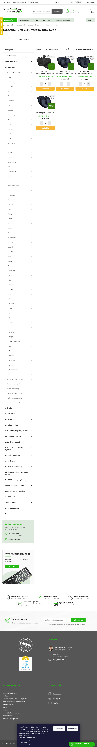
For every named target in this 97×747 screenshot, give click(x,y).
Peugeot (11, 214)
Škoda (10, 252)
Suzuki (10, 247)
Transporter (13, 370)
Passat (11, 318)
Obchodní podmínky (20, 2)
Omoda (10, 204)
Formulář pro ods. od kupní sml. (13, 702)
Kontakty (7, 2)
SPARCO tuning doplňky (14, 485)
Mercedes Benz (13, 186)
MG (9, 190)
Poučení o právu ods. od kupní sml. (15, 699)
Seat (10, 228)
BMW (9, 82)
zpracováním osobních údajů (75, 624)
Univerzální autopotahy (15, 379)
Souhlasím (71, 728)
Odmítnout (58, 728)
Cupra (10, 91)
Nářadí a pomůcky (12, 455)
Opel (9, 209)
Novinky (8, 514)
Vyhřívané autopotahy (14, 393)
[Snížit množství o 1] (41, 84)
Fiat (9, 119)
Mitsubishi (11, 195)
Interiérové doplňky (13, 436)
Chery (10, 138)
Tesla (10, 261)
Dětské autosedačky (13, 467)
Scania (10, 223)
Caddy (11, 285)
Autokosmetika (11, 425)
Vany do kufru (11, 61)
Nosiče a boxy (11, 419)
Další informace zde (26, 738)
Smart (10, 233)
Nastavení (23, 742)
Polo (10, 322)
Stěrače (8, 408)
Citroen (10, 86)
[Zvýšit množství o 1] (49, 84)
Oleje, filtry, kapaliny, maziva (16, 431)
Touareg (12, 351)
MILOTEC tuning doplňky (15, 480)
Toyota (10, 266)
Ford (9, 124)
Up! (10, 327)
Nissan (10, 200)
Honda (10, 129)
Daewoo (11, 101)
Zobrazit (12, 566)
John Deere (12, 162)
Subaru (10, 242)
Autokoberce (10, 56)
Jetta (11, 308)
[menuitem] (9, 20)
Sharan (11, 332)
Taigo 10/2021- (15, 341)
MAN (9, 176)
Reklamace (34, 2)
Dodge (10, 110)
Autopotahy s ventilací (15, 403)
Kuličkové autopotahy (14, 398)
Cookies (5, 710)
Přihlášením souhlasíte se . (67, 624)
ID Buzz (11, 304)
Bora (10, 280)
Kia (9, 167)
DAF (9, 105)
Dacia (10, 96)
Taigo (11, 337)
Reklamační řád (8, 704)
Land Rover (12, 171)
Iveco (10, 148)
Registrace (91, 2)
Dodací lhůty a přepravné (11, 713)
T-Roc (11, 365)
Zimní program (11, 502)
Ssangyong (12, 237)
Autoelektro (10, 461)
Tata (9, 256)
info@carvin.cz (14, 539)
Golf (10, 299)
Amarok (11, 275)
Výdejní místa (7, 716)
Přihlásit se (78, 620)
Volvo (10, 374)
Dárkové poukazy (12, 508)
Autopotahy (10, 67)
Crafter (11, 289)
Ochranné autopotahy (15, 384)
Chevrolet (11, 143)
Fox (10, 294)
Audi (9, 77)
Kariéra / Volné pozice (10, 719)
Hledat (57, 11)
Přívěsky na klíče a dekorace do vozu (16, 473)
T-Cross (12, 360)
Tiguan (11, 346)
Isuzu (10, 152)
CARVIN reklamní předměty (16, 497)
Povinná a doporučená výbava (14, 449)
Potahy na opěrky (13, 389)
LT (9, 313)
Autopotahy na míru (14, 72)
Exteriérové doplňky (13, 442)
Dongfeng (11, 115)
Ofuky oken (10, 414)
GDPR (4, 707)
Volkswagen (12, 271)
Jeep (9, 157)
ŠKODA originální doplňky (15, 491)
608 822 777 (14, 534)
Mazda (10, 181)
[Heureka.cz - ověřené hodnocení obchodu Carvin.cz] (25, 663)
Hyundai (11, 134)
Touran (11, 356)
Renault (10, 219)
